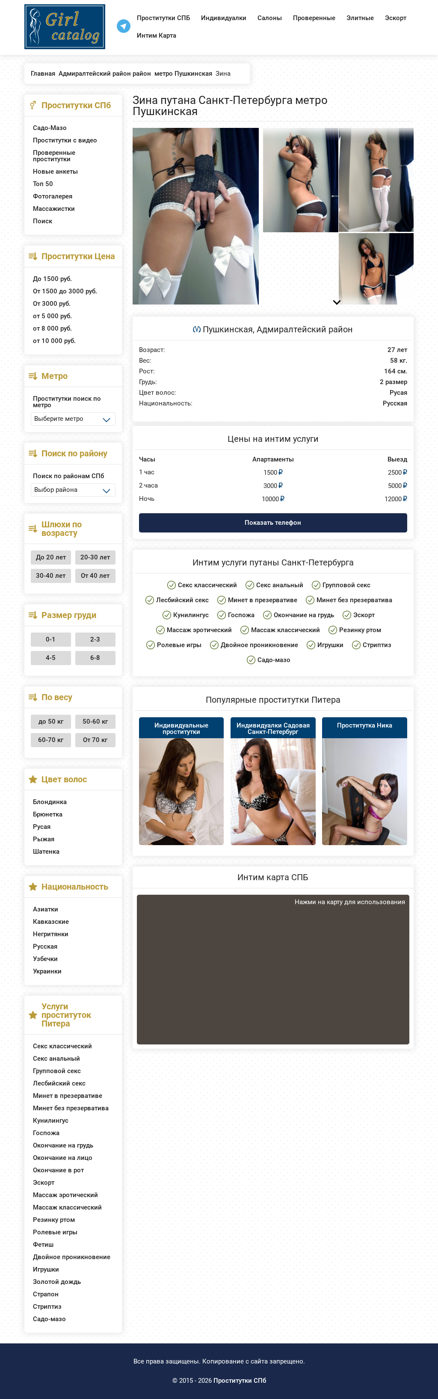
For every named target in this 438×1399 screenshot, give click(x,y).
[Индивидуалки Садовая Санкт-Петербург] (273, 799)
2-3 (95, 639)
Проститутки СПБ (163, 18)
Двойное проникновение (71, 1257)
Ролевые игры (55, 1232)
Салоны (269, 18)
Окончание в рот (58, 1170)
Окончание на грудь (63, 1145)
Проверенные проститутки (54, 156)
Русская (45, 946)
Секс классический (62, 1046)
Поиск (42, 221)
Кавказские (51, 922)
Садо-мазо (49, 1319)
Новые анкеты (55, 171)
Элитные (360, 18)
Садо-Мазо (50, 128)
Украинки (47, 971)
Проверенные (314, 18)
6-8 (95, 658)
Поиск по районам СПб (68, 476)
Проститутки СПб (239, 1380)
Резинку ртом (54, 1220)
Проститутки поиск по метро (67, 402)
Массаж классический (67, 1207)
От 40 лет (95, 576)
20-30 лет (95, 557)
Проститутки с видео (65, 140)
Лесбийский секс (59, 1083)
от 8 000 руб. (52, 328)
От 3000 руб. (52, 304)
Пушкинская (228, 329)
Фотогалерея (52, 196)
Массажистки (54, 209)
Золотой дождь (57, 1282)
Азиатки (45, 909)
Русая (41, 827)
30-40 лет (50, 576)
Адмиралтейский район (305, 329)
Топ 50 (43, 184)
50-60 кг (95, 721)
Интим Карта (156, 35)
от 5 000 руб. (52, 316)
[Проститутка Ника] (364, 802)
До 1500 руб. (52, 279)
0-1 (51, 639)
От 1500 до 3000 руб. (65, 291)
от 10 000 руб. (54, 341)
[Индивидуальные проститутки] (181, 802)
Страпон (46, 1294)
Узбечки (45, 959)
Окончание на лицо (62, 1158)
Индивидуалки (223, 18)
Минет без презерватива (71, 1108)
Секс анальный (56, 1058)
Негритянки (50, 934)
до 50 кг (50, 721)
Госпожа (46, 1133)
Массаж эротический (65, 1195)
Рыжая (43, 839)
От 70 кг (95, 740)
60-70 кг (50, 740)
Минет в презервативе (67, 1096)
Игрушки (46, 1269)
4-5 (51, 658)
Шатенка (46, 851)
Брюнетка (47, 814)
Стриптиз (47, 1306)
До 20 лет (51, 557)
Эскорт (395, 18)
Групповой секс (57, 1071)
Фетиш (43, 1244)
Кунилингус (50, 1120)
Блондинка (50, 802)
